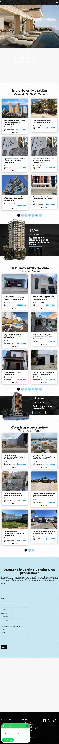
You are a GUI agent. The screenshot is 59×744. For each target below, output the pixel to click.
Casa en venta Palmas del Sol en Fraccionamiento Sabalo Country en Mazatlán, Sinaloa (44, 297)
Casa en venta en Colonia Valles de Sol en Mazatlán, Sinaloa (43, 373)
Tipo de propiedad (6, 613)
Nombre (3, 583)
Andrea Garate (39, 204)
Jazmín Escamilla (10, 129)
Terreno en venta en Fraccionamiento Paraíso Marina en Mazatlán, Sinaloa (44, 457)
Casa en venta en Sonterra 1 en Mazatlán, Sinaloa (14, 373)
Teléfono (3, 598)
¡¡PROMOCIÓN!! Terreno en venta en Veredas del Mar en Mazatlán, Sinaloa (44, 495)
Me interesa (4, 605)
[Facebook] (44, 720)
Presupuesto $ (5, 620)
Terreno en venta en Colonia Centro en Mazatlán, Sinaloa (13, 494)
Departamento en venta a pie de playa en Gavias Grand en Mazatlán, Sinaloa (14, 122)
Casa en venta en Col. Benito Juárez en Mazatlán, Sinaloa (42, 335)
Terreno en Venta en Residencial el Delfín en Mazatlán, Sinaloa (44, 532)
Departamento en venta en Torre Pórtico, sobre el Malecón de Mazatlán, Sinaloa (14, 198)
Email (3, 591)
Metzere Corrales (37, 379)
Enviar (3, 647)
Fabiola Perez (9, 167)
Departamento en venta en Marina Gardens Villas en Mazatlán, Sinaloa (12, 336)
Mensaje (3, 632)
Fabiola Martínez (10, 305)
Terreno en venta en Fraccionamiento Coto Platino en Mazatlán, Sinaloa (14, 457)
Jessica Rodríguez (10, 464)
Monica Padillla (39, 502)
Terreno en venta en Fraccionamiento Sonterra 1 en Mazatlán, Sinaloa (14, 533)
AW (33, 737)
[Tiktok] (55, 720)
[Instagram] (49, 720)
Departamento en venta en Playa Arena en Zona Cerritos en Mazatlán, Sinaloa (14, 160)
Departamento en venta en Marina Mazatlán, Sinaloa (42, 121)
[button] (29, 41)
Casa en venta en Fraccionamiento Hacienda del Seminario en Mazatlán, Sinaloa (14, 297)
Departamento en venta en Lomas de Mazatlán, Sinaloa (42, 198)
